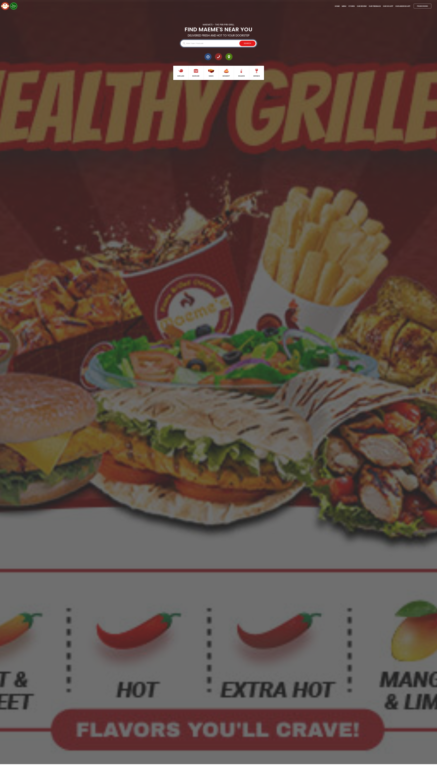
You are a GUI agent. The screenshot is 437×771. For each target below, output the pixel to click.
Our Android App (402, 6)
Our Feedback (375, 6)
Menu (344, 6)
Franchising (422, 6)
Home (337, 6)
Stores (351, 6)
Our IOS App (388, 6)
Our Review (362, 6)
